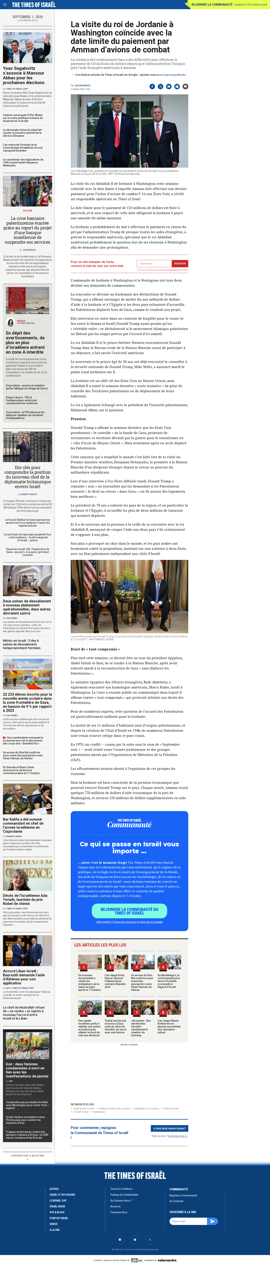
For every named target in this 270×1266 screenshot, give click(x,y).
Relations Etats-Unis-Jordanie (114, 1108)
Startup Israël (59, 1218)
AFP (8, 988)
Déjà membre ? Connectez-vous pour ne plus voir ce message (129, 921)
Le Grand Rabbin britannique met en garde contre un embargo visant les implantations (27, 522)
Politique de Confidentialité (124, 1194)
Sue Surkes (12, 618)
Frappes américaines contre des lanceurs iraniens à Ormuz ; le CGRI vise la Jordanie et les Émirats (27, 1134)
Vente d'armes (171, 1108)
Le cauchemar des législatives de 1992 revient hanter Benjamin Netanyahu (23, 162)
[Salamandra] (167, 1260)
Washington (99, 1111)
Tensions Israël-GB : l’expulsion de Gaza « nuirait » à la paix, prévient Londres (27, 552)
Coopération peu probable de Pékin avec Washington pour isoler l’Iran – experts (27, 1105)
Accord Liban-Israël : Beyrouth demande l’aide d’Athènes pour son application (24, 977)
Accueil (54, 1188)
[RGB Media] (137, 1260)
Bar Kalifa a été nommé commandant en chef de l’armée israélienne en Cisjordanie (23, 825)
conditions (173, 270)
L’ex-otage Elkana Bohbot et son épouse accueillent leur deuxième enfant (169, 1026)
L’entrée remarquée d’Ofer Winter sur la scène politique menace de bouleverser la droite (23, 118)
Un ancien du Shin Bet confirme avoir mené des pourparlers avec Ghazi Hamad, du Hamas (142, 982)
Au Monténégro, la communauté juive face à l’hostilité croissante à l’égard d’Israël (169, 981)
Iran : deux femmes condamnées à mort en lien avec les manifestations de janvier (27, 1070)
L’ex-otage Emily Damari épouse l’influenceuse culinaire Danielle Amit (115, 981)
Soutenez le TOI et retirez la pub (250, 4)
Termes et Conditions (121, 1188)
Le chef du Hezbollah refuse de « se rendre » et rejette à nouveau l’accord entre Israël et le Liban (24, 1012)
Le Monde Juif (58, 1200)
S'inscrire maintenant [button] (170, 1128)
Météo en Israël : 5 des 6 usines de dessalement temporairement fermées (22, 644)
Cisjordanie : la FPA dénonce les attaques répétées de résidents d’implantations (25, 415)
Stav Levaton (27, 323)
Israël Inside (57, 1206)
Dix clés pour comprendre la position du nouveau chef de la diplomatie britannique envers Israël (27, 476)
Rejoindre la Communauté (212, 4)
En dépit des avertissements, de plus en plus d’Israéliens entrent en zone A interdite (25, 343)
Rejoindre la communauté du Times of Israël (130, 911)
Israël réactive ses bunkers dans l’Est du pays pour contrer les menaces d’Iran (25, 1120)
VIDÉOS (54, 1224)
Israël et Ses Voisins (84, 1108)
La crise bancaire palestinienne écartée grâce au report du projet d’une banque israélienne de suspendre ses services (27, 230)
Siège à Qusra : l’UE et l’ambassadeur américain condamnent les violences (22, 400)
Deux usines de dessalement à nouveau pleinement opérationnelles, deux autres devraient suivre (27, 607)
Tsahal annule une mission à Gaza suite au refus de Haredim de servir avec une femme (116, 1026)
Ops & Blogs (57, 1212)
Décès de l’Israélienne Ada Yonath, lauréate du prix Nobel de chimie (25, 899)
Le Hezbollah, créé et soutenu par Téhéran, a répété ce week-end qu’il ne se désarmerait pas (27, 995)
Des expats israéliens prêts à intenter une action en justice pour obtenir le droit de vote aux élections (89, 1028)
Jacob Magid (82, 85)
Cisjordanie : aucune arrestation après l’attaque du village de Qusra (27, 387)
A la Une (55, 1229)
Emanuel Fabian (14, 836)
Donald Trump (81, 1111)
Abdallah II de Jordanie (147, 1108)
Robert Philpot (29, 494)
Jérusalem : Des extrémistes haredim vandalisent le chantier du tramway (141, 1028)
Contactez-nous (118, 1212)
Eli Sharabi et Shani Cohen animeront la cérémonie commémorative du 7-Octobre (21, 770)
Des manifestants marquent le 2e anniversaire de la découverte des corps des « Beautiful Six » (23, 740)
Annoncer (115, 1206)
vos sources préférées (172, 74)
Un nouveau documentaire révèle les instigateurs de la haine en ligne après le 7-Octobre (89, 982)
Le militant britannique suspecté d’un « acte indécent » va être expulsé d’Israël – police (27, 537)
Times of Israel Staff (17, 89)
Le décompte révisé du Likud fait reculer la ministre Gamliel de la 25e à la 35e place (22, 132)
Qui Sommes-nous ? (121, 1200)
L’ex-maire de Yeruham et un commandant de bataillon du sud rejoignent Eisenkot (23, 147)
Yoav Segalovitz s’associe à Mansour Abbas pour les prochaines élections (23, 75)
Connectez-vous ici (177, 1135)
